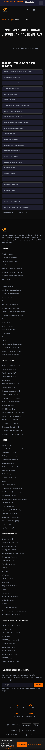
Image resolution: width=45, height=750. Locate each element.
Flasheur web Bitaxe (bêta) (11, 661)
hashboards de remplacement (11, 88)
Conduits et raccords (9, 301)
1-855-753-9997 (12, 735)
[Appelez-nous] (21, 9)
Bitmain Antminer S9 (9, 196)
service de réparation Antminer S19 (13, 162)
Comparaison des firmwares (11, 416)
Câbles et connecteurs (9, 337)
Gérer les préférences (34, 744)
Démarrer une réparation (10, 542)
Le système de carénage (10, 293)
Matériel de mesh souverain (11, 351)
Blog (11, 20)
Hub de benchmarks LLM (10, 495)
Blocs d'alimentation (8, 329)
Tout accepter (22, 744)
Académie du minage (9, 477)
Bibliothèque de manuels (10, 420)
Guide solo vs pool (8, 463)
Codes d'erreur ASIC (9, 387)
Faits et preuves (7, 578)
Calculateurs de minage (10, 423)
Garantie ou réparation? (10, 546)
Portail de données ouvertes (11, 492)
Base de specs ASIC (9, 405)
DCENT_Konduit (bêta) (9, 643)
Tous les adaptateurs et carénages (13, 311)
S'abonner (38, 685)
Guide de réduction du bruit (11, 467)
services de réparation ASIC (11, 139)
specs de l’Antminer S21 (10, 167)
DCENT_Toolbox (7, 658)
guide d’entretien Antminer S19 (12, 156)
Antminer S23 (6, 380)
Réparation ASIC (7, 539)
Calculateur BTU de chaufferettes (13, 434)
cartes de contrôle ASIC (10, 94)
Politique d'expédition (9, 607)
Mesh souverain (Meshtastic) (11, 510)
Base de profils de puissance (11, 402)
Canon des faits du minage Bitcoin (13, 488)
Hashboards (6, 322)
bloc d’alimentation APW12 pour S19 (13, 117)
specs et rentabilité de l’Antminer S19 (14, 145)
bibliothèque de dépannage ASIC (12, 77)
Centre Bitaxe (6, 474)
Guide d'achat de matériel (10, 355)
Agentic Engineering (8, 528)
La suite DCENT (7, 629)
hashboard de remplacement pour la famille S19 (16, 105)
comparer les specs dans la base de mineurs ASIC (16, 122)
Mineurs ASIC (6, 283)
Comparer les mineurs (9, 369)
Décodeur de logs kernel (10, 394)
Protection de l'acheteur (10, 596)
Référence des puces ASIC (11, 384)
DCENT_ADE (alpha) (8, 647)
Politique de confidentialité (11, 614)
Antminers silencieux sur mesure (13, 553)
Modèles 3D (6, 568)
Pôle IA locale (6, 524)
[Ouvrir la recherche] (27, 9)
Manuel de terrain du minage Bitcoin (14, 449)
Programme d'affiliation (9, 586)
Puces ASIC (6, 333)
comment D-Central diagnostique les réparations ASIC (18, 71)
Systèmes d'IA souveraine (10, 347)
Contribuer (5, 582)
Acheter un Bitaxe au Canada (12, 265)
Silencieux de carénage (10, 304)
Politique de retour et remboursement (14, 611)
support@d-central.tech (29, 735)
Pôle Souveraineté (8, 506)
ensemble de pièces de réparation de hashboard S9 (17, 207)
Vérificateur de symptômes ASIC (13, 398)
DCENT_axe (6, 636)
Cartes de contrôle (8, 326)
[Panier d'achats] (34, 9)
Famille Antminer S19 (9, 376)
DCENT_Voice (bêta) (8, 651)
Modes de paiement (8, 600)
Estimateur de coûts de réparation (13, 412)
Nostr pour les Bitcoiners (10, 513)
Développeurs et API (9, 452)
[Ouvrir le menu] (40, 9)
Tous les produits (7, 254)
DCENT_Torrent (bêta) (9, 654)
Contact (4, 589)
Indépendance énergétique (11, 521)
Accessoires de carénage (10, 308)
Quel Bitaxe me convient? (10, 261)
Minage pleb (6, 279)
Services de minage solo (10, 557)
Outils (4, 340)
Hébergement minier (9, 550)
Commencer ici (7, 445)
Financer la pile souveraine (11, 625)
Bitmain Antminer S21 (9, 173)
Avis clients (5, 575)
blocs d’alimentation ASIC (10, 100)
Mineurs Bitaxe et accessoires (12, 268)
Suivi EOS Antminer (8, 409)
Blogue (4, 481)
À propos (5, 571)
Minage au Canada (8, 470)
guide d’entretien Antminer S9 (12, 201)
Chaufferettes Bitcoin (9, 286)
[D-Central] (5, 9)
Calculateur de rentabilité (10, 427)
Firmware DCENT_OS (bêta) (11, 633)
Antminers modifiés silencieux (12, 290)
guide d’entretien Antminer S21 (12, 179)
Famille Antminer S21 (9, 373)
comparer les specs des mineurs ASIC (13, 128)
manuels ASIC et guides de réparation (13, 83)
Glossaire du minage (8, 485)
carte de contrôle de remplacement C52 (14, 111)
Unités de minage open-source (12, 275)
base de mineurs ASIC (9, 134)
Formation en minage (9, 564)
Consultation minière (8, 560)
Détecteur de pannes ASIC (11, 391)
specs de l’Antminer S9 (9, 190)
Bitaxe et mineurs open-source (12, 272)
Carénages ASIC (7, 297)
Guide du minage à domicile (11, 456)
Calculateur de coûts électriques (13, 430)
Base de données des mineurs (12, 366)
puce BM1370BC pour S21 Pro (11, 184)
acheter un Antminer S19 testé (12, 150)
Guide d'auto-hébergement (11, 517)
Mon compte (6, 593)
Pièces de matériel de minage (12, 319)
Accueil (4, 20)
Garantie (4, 604)
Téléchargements (8, 503)
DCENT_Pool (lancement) (10, 640)
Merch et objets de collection (12, 344)
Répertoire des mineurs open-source (14, 499)
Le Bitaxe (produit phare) (10, 257)
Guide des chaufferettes (10, 459)
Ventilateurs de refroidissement (12, 315)
